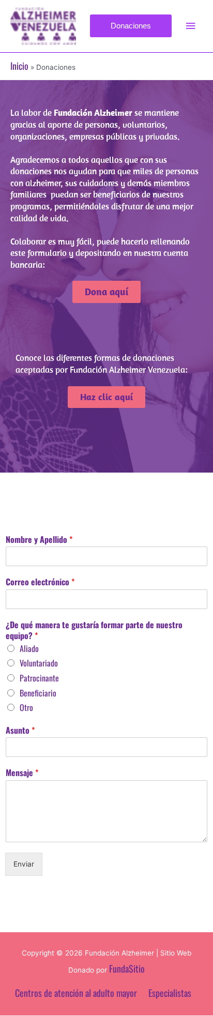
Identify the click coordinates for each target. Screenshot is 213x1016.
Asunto (20, 730)
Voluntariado (39, 663)
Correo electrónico (40, 582)
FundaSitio (127, 968)
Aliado (29, 648)
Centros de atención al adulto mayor (76, 992)
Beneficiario (38, 693)
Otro (26, 707)
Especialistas (169, 992)
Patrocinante (39, 678)
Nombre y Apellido (39, 539)
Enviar (23, 864)
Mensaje (22, 772)
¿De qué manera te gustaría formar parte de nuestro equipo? (94, 630)
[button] (131, 25)
